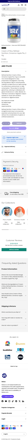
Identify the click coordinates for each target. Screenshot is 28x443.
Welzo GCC (8, 439)
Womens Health (19, 220)
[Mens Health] (7, 212)
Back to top (14, 366)
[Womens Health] (19, 212)
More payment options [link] (14, 132)
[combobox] (14, 9)
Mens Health (7, 220)
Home (3, 14)
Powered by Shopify (15, 439)
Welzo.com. (5, 392)
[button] (22, 5)
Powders (4, 59)
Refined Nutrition (6, 45)
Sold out (19, 123)
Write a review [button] (14, 249)
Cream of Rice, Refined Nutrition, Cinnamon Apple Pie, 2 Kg (13, 16)
